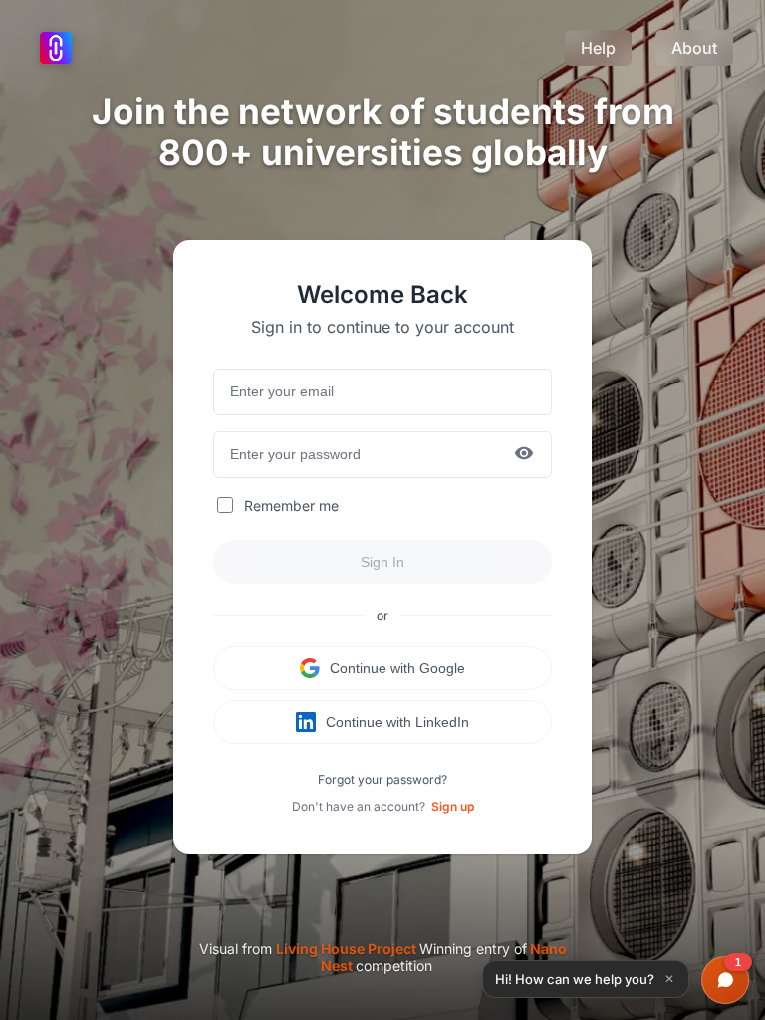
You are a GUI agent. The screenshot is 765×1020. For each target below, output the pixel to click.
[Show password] (524, 454)
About (694, 48)
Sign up (452, 806)
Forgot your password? (382, 779)
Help (598, 48)
